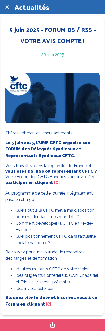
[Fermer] (7, 7)
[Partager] (52, 325)
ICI (57, 182)
